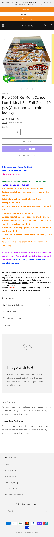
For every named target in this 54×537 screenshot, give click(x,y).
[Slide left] (21, 89)
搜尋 (7, 464)
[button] (3, 25)
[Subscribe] (46, 511)
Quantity (5, 127)
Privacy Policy (11, 470)
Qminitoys (23, 532)
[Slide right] (33, 89)
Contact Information (14, 494)
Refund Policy (11, 476)
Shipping (4, 122)
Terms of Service (12, 488)
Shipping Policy (11, 482)
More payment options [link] (27, 155)
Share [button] (7, 325)
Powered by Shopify (32, 532)
